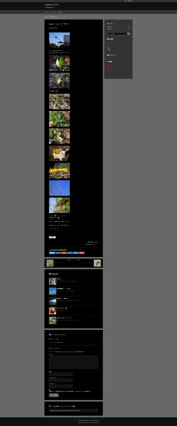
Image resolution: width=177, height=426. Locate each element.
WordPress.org (110, 70)
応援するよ (109, 46)
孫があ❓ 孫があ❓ (63, 298)
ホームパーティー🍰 (62, 308)
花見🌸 (108, 50)
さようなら (109, 42)
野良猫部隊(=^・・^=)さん (64, 288)
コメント (51, 354)
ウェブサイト (52, 383)
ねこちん (95, 244)
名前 (50, 371)
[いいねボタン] (51, 237)
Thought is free (96, 422)
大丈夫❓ (59, 279)
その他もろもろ (92, 242)
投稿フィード (110, 66)
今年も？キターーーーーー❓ (64, 317)
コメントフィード (111, 68)
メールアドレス (53, 377)
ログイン (109, 64)
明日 (108, 44)
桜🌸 (108, 48)
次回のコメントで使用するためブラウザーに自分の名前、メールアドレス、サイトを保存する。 (70, 391)
